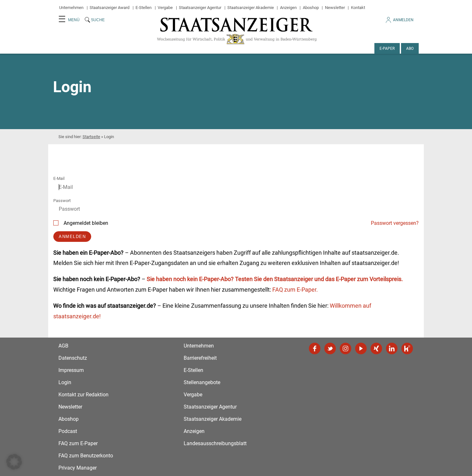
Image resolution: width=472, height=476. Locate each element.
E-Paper (387, 48)
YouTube (361, 348)
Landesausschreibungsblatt (215, 443)
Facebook (315, 348)
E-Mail (59, 178)
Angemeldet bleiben (86, 223)
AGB (63, 346)
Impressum (71, 370)
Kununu (407, 348)
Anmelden (403, 20)
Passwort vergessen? (395, 223)
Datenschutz (72, 358)
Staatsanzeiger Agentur (200, 7)
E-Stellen (143, 7)
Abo (410, 48)
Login (64, 382)
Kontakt (358, 7)
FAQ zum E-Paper (78, 443)
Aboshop (311, 7)
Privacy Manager (77, 468)
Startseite (91, 136)
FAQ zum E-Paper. (295, 289)
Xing (376, 348)
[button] (14, 462)
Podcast (67, 431)
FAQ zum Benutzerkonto (85, 456)
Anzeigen (288, 7)
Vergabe (165, 7)
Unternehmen (71, 7)
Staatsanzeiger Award (109, 7)
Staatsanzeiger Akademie (250, 7)
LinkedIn (392, 348)
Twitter (330, 348)
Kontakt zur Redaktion (83, 395)
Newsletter (335, 7)
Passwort (62, 200)
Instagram (345, 348)
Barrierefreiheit (200, 358)
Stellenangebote (202, 382)
